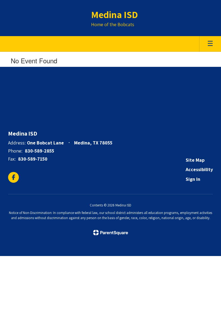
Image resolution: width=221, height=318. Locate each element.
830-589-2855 (39, 151)
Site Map (195, 160)
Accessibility (199, 169)
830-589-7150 (32, 159)
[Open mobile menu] (210, 44)
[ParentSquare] (110, 233)
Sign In (193, 179)
